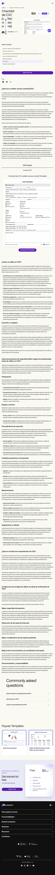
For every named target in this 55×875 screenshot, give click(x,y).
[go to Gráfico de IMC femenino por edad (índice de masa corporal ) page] (14, 738)
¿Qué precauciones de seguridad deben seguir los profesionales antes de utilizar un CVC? (22, 53)
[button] (52, 3)
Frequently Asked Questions (9, 64)
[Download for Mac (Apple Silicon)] (22, 844)
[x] (30, 865)
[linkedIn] (27, 865)
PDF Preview (5, 61)
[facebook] (22, 865)
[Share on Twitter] (10, 82)
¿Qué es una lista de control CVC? (10, 56)
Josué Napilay (10, 31)
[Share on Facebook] (7, 82)
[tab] (27, 165)
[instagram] (24, 865)
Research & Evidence (7, 58)
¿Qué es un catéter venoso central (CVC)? (12, 48)
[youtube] (33, 865)
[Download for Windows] (33, 844)
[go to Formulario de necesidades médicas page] (40, 738)
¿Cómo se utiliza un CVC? (8, 51)
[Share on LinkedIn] (3, 82)
